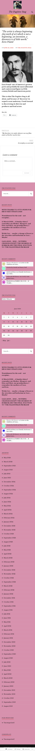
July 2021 (7, 614)
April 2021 (7, 626)
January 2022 (8, 594)
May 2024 (7, 506)
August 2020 (8, 658)
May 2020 (7, 670)
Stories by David (12, 267)
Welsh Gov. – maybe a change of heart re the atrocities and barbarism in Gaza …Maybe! (17, 235)
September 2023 (10, 538)
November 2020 (9, 646)
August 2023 (8, 542)
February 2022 (9, 590)
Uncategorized (9, 723)
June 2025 (7, 478)
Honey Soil (23, 267)
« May (4, 340)
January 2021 (8, 638)
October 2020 (9, 650)
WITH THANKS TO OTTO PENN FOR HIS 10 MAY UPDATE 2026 (16, 211)
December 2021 (9, 598)
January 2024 (8, 522)
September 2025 (10, 466)
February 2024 (9, 518)
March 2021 (8, 630)
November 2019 (9, 694)
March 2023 (8, 558)
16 (8, 326)
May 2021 (7, 622)
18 (17, 326)
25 (17, 331)
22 (4, 331)
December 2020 (9, 642)
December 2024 (9, 482)
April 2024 (7, 510)
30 (9, 335)
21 (31, 326)
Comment (26, 173)
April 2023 (7, 554)
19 (21, 326)
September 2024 (10, 490)
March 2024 (8, 514)
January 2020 (8, 686)
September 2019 (10, 702)
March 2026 (8, 462)
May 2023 (7, 550)
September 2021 (10, 606)
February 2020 (9, 682)
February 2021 (9, 634)
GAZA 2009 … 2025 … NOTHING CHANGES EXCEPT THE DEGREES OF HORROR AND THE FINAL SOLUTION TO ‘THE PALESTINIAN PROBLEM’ (17, 244)
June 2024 (7, 502)
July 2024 (7, 498)
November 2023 (9, 530)
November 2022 (9, 574)
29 (4, 335)
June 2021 (7, 618)
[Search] (30, 12)
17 (13, 326)
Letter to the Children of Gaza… (18, 263)
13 (26, 322)
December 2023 (9, 526)
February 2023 (9, 562)
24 (13, 331)
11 (17, 322)
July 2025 (7, 474)
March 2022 (8, 586)
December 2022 (9, 570)
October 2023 (9, 534)
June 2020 (7, 666)
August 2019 (8, 706)
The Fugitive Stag (17, 12)
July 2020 (7, 662)
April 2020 (7, 674)
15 (4, 326)
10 (13, 322)
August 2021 (8, 610)
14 (31, 322)
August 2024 (8, 494)
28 (31, 331)
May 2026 (7, 458)
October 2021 (9, 602)
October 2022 (9, 578)
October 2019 (9, 698)
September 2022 (10, 582)
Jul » (8, 340)
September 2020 (10, 654)
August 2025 (8, 470)
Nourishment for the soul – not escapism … (14, 217)
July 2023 (7, 546)
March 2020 (8, 678)
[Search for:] (17, 193)
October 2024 (9, 486)
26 (22, 331)
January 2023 (8, 566)
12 (21, 322)
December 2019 (9, 690)
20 (26, 326)
